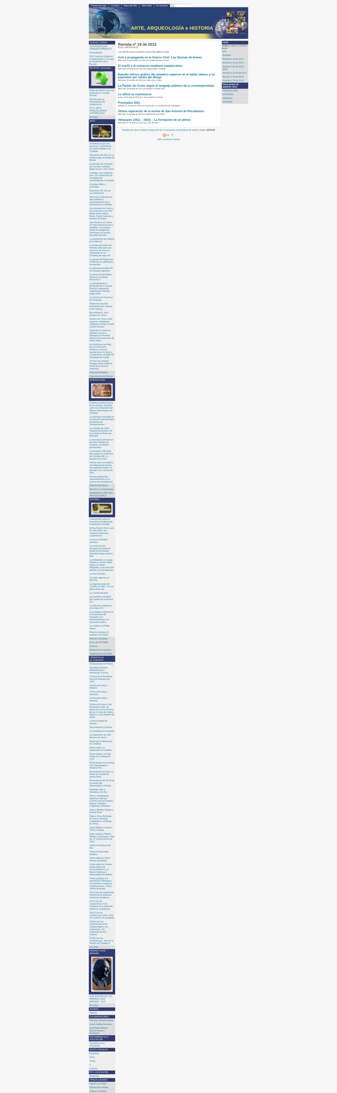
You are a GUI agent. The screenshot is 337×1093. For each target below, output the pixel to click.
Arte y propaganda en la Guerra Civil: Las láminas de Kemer (160, 57)
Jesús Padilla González (101, 1024)
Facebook (94, 1053)
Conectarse (169, 130)
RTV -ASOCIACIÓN (99, 1072)
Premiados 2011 (129, 102)
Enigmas (227, 55)
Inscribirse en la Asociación (97, 1044)
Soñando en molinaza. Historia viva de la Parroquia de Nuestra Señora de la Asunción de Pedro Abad (102, 335)
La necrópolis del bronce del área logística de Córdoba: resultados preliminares (101, 444)
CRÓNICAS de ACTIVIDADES (97, 658)
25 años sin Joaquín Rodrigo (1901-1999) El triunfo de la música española (101, 365)
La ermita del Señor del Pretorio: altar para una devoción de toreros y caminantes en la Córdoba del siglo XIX (101, 250)
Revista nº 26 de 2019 (233, 80)
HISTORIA (227, 102)
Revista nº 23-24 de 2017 (235, 73)
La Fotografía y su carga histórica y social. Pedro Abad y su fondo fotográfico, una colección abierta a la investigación (102, 565)
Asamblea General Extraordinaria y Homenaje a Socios (99, 670)
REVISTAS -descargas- (101, 68)
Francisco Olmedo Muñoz (102, 1020)
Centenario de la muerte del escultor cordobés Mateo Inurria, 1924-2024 (102, 166)
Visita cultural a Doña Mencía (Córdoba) (100, 859)
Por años (94, 947)
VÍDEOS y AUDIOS (98, 1080)
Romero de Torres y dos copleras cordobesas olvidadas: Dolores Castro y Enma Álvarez (102, 323)
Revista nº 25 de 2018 (233, 77)
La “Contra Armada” (99, 593)
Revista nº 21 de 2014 (233, 63)
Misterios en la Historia (100, 650)
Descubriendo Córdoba (101, 727)
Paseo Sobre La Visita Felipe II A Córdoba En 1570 (100, 756)
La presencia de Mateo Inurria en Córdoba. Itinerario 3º (100, 277)
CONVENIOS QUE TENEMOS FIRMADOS (100, 47)
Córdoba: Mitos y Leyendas (98, 185)
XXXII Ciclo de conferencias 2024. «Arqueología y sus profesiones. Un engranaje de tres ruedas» (99, 928)
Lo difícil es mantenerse (134, 94)
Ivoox (92, 1057)
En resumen (162, 5)
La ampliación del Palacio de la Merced (102, 240)
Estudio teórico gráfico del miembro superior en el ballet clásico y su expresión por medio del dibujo (166, 76)
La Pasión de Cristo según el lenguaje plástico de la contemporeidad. (166, 85)
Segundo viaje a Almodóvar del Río (98, 790)
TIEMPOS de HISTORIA (101, 654)
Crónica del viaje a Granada (98, 693)
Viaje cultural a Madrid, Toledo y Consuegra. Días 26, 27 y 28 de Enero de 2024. (102, 838)
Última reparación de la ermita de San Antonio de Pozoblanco (161, 111)
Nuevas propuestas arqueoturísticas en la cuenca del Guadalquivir (101, 479)
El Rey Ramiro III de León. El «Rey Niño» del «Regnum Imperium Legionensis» (102, 532)
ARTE (92, 121)
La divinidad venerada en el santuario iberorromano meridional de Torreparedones (102, 421)
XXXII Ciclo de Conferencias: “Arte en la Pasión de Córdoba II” (101, 940)
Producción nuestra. (99, 1087)
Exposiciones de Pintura (101, 376)
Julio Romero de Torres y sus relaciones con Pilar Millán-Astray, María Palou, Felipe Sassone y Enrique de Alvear (101, 213)
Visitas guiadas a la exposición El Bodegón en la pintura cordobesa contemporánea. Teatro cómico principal (101, 883)
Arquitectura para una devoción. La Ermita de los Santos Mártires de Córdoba (100, 147)
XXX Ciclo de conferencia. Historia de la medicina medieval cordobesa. (102, 895)
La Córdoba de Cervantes (102, 731)
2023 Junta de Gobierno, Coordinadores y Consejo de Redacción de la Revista (102, 60)
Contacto (115, 5)
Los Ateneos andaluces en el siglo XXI (101, 607)
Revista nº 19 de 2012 (233, 59)
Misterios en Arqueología (101, 489)
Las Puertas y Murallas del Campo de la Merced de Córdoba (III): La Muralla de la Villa (101, 455)
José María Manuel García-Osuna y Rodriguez (99, 1030)
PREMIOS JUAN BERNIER (97, 952)
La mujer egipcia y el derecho (99, 579)
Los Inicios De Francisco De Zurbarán (101, 298)
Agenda (93, 1013)
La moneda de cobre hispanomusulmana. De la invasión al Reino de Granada (101, 432)
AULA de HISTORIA (99, 642)
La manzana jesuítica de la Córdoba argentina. (101, 269)
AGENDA (94, 1009)
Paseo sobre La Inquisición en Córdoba (101, 749)
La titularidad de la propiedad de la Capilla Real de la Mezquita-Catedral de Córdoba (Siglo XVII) (101, 288)
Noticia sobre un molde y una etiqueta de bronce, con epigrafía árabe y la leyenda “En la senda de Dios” (101, 467)
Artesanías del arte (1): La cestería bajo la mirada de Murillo (102, 157)
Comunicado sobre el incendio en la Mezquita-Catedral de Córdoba (101, 521)
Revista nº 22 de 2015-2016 (233, 67)
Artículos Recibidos (99, 485)
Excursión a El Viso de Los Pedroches (100, 192)
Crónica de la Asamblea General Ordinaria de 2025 (101, 679)
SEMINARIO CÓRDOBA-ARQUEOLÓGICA (101, 494)
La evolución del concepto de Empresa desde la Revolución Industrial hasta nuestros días (101, 551)
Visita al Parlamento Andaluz (99, 853)
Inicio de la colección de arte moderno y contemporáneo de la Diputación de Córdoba (101, 201)
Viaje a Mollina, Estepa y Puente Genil (101, 811)
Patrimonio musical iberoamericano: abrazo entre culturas (101, 306)
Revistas (94, 117)
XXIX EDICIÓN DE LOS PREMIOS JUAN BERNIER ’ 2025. (101, 999)
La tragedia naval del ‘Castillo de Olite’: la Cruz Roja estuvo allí (102, 586)
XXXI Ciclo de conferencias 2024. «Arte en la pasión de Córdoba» (102, 915)
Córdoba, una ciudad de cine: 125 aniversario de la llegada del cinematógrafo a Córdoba (102, 177)
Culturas (94, 646)
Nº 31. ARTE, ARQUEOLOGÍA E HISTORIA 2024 (98, 110)
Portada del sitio (98, 5)
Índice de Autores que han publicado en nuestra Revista (102, 93)
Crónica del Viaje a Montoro (99, 699)
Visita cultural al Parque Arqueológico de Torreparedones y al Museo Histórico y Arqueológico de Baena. (101, 869)
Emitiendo (94, 1076)
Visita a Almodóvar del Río (100, 846)
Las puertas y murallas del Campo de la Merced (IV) (101, 599)
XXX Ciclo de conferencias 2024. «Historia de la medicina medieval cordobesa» (101, 905)
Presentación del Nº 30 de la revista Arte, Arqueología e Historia (102, 783)
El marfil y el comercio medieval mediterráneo (150, 65)
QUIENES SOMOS (98, 42)
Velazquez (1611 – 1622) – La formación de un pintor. (154, 119)
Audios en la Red (98, 1083)
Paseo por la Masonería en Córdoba (101, 742)
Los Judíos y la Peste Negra (100, 627)
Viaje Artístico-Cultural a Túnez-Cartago (101, 828)
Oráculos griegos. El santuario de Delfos (99, 633)
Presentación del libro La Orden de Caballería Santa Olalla (101, 774)
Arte (224, 51)
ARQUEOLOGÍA (230, 90)
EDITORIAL (228, 94)
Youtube (93, 1068)
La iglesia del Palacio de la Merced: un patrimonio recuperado (101, 262)
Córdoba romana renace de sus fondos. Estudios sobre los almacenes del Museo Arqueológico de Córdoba (101, 408)
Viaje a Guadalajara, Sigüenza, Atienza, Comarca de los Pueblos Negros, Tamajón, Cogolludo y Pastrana (101, 801)
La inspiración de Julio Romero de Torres (100, 736)
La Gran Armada (97, 574)
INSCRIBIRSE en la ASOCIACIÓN (99, 1038)
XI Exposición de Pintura (101, 664)
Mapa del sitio (130, 5)
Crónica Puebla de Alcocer (98, 722)
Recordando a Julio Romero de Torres (99, 314)
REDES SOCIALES (99, 1049)
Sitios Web (147, 5)
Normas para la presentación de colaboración (97, 102)
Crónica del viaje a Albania (98, 686)
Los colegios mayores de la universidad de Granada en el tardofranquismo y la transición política (101, 617)
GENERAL (228, 98)
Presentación (96, 52)
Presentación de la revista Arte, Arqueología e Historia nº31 (102, 765)
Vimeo (93, 1061)
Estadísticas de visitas (187, 130)
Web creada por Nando (168, 139)
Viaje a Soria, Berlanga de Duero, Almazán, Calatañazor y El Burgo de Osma (101, 820)
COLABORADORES (99, 1016)
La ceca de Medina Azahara (99, 540)
